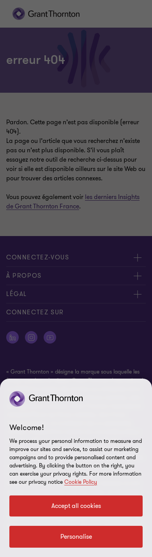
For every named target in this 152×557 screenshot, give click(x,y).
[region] (76, 468)
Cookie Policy (80, 482)
